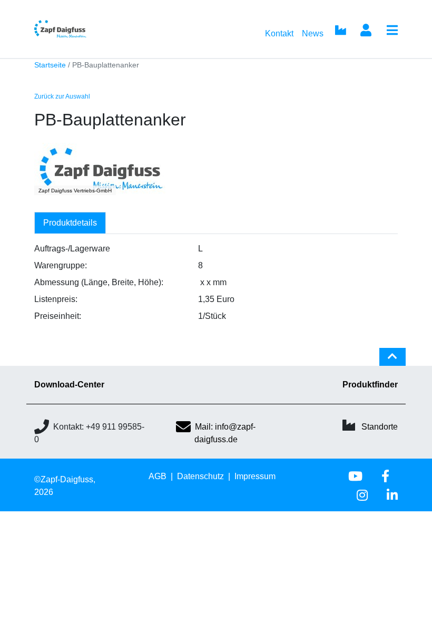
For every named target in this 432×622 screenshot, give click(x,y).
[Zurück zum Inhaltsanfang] (392, 361)
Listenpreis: (55, 299)
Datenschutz (200, 476)
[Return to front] (77, 29)
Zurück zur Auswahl (62, 96)
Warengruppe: (60, 265)
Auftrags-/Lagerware (72, 248)
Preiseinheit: (57, 316)
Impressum (255, 476)
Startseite (50, 65)
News (312, 33)
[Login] (365, 31)
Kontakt (279, 33)
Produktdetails (70, 222)
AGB (157, 476)
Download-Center (69, 384)
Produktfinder (370, 384)
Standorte (379, 426)
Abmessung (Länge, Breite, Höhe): (98, 282)
